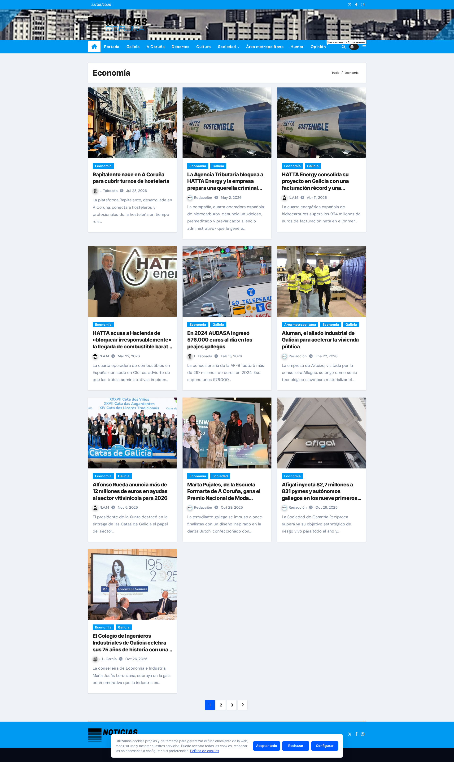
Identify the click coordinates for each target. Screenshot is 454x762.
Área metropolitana (265, 46)
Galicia (133, 46)
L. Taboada (109, 190)
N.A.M (294, 197)
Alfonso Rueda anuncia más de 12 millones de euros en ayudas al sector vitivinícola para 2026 (130, 491)
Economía (103, 166)
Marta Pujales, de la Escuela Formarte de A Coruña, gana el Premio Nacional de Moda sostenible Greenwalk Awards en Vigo (227, 498)
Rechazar (295, 746)
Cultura (203, 46)
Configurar (325, 746)
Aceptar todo (266, 746)
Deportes (180, 46)
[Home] (94, 46)
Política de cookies (204, 751)
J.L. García (109, 659)
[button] (364, 47)
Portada (111, 46)
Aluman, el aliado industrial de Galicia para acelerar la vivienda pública (320, 340)
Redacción (203, 197)
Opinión (320, 45)
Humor (297, 46)
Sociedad (227, 46)
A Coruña (156, 46)
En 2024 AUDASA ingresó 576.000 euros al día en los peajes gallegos (219, 340)
